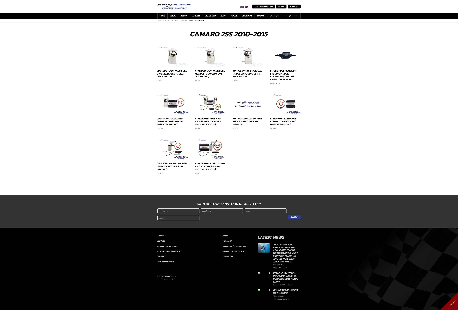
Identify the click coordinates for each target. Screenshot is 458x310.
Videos (234, 15)
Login (281, 6)
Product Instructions (167, 246)
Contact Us (228, 256)
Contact (261, 15)
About (184, 15)
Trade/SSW (210, 15)
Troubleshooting (165, 261)
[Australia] (246, 7)
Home (162, 15)
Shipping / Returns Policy (234, 251)
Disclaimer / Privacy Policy (235, 246)
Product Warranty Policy (169, 251)
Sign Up (294, 217)
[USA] (242, 7)
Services (196, 15)
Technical (247, 15)
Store (173, 15)
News (223, 15)
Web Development (162, 279)
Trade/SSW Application (264, 6)
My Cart (294, 6)
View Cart (227, 241)
